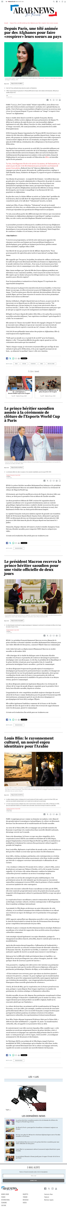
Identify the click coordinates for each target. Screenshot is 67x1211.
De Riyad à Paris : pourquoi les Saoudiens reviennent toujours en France (37, 1128)
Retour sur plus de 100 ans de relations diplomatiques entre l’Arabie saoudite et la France (38, 1135)
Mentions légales (48, 1200)
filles (47, 157)
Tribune (25, 1197)
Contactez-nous (48, 1194)
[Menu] (2, 2)
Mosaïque (25, 1200)
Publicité (46, 1197)
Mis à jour (28, 377)
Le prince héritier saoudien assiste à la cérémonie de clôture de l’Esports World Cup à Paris (32, 414)
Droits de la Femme (51, 363)
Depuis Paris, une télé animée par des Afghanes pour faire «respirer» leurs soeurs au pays (34, 23)
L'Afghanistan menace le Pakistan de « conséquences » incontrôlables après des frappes (19, 391)
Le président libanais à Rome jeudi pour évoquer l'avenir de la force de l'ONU (38, 1157)
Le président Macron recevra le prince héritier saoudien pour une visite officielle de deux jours (32, 567)
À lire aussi (33, 371)
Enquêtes (25, 1194)
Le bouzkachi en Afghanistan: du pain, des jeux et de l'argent (48, 391)
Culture (3, 1205)
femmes (41, 363)
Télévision (24, 363)
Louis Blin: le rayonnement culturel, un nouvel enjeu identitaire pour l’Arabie (29, 742)
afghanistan (33, 363)
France (16, 363)
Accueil (6, 23)
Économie (4, 1203)
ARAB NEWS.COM (12, 1)
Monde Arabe (5, 1194)
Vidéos (25, 1203)
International (5, 1200)
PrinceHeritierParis (18, 548)
